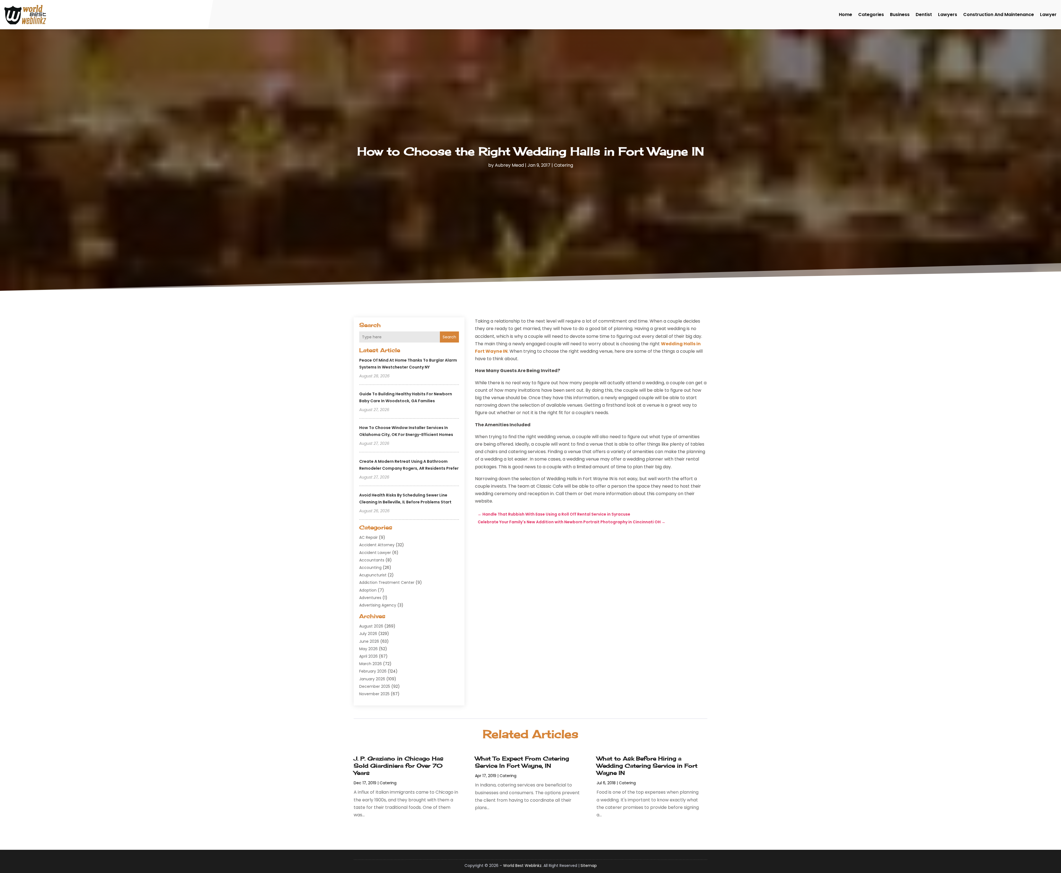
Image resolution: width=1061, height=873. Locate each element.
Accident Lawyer (375, 552)
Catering (563, 165)
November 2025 (374, 694)
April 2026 (368, 656)
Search (449, 337)
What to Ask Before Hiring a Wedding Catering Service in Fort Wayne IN (647, 765)
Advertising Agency (377, 605)
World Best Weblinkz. (522, 865)
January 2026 (372, 679)
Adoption (368, 590)
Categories (871, 14)
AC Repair (368, 537)
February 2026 (373, 671)
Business (900, 14)
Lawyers (947, 14)
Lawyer (1048, 14)
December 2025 (374, 686)
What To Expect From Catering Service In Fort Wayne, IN (522, 762)
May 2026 (368, 649)
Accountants (371, 560)
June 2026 (369, 641)
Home (845, 14)
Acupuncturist (373, 575)
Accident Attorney (377, 545)
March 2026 (370, 663)
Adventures (370, 597)
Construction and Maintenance (998, 14)
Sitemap (589, 865)
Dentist (924, 14)
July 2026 (368, 633)
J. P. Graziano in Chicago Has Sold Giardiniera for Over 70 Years (398, 765)
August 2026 (371, 626)
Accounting (370, 567)
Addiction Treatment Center (386, 582)
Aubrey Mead (509, 165)
